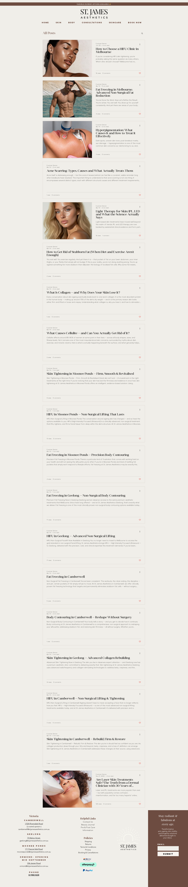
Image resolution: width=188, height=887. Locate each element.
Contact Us (88, 822)
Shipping (88, 841)
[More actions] (140, 44)
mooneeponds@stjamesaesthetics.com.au (34, 852)
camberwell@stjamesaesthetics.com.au (34, 829)
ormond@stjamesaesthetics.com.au (34, 866)
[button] (142, 33)
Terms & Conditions (88, 847)
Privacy (88, 850)
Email (161, 844)
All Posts (49, 33)
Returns (88, 844)
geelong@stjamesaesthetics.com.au (34, 841)
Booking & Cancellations (88, 852)
